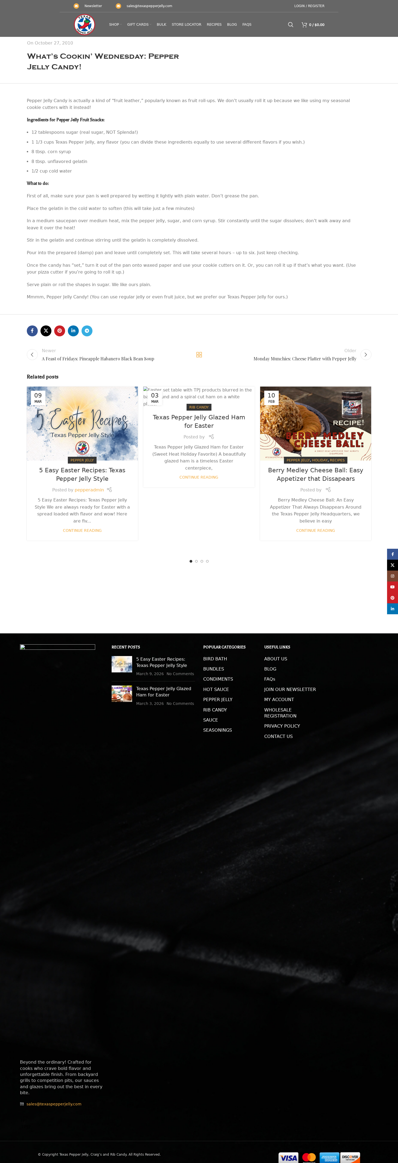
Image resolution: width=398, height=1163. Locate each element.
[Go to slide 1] (191, 561)
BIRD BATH (215, 658)
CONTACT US (278, 736)
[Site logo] (84, 24)
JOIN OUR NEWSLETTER (290, 689)
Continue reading (82, 530)
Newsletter (93, 6)
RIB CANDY (215, 710)
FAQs (269, 679)
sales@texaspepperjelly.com (149, 6)
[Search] (290, 24)
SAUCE (210, 720)
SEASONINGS (217, 730)
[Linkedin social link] (73, 330)
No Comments (180, 674)
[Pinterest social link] (59, 330)
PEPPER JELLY (218, 699)
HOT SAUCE (216, 689)
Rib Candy (199, 407)
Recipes (337, 460)
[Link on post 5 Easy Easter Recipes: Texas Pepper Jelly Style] (82, 424)
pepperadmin (89, 490)
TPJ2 (25, 1126)
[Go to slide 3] (202, 561)
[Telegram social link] (87, 330)
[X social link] (45, 330)
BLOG (270, 669)
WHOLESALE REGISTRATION (280, 713)
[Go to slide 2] (196, 561)
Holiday (320, 460)
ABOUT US (275, 658)
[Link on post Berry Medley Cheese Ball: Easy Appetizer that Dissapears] (315, 424)
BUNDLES (213, 669)
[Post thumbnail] (122, 666)
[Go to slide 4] (207, 561)
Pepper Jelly (82, 460)
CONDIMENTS (218, 679)
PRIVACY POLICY (282, 726)
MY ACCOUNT (279, 699)
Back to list (199, 354)
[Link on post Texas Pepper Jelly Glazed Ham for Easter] (199, 397)
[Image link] (57, 849)
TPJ (23, 1120)
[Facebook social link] (32, 330)
